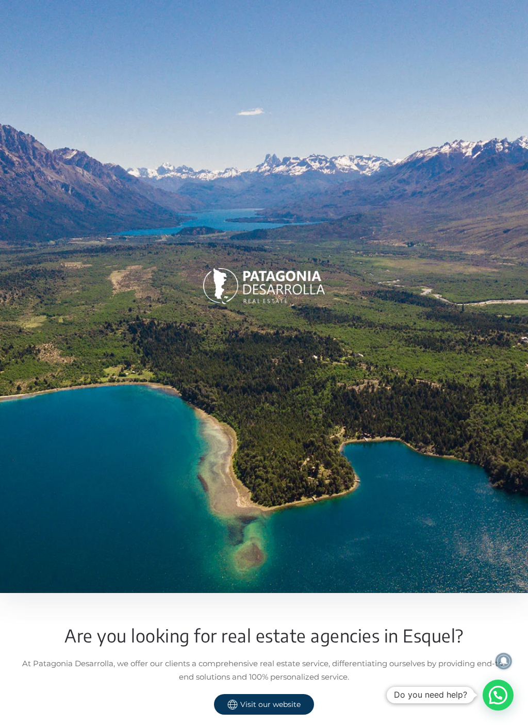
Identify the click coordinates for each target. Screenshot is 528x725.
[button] (498, 695)
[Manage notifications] (504, 661)
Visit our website (270, 704)
